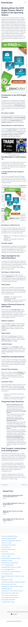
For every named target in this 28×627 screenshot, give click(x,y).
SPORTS (4, 498)
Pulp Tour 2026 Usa (5, 547)
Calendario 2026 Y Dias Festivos (8, 545)
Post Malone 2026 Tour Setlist (8, 602)
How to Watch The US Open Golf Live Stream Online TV (13, 519)
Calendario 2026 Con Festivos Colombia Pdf (11, 571)
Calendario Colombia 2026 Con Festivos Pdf (11, 540)
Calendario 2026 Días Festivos (8, 549)
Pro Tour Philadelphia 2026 (7, 565)
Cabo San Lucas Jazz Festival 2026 (9, 595)
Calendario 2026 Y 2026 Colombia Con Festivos (12, 590)
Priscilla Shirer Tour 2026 (6, 579)
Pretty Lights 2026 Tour (6, 588)
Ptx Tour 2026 (4, 551)
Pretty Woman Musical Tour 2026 (8, 584)
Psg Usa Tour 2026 (5, 556)
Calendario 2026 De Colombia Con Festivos (11, 558)
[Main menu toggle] (25, 2)
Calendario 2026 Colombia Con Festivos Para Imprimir (13, 582)
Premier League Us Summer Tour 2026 (9, 597)
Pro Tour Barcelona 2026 (6, 573)
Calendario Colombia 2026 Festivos (9, 536)
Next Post (24, 484)
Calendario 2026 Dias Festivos (8, 554)
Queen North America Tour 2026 (8, 538)
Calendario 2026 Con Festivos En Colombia (11, 567)
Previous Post (4, 484)
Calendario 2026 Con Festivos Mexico (9, 562)
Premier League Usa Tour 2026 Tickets (9, 593)
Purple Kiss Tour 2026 (6, 542)
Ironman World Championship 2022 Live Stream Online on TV (13, 496)
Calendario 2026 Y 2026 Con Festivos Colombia (12, 586)
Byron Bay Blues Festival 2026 (8, 599)
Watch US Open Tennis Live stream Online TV (13, 511)
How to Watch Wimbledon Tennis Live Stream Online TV (13, 504)
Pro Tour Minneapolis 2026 (7, 569)
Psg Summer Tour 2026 (6, 560)
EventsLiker (7, 2)
